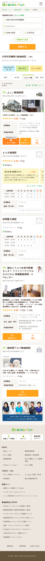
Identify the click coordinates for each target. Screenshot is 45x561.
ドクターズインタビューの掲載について (17, 514)
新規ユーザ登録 (8, 439)
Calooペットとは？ (10, 465)
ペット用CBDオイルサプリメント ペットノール (20, 496)
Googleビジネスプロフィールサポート (17, 529)
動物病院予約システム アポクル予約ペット (18, 518)
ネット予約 (11, 143)
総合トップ (7, 451)
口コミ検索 (7, 455)
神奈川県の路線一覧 (9, 68)
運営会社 (10, 546)
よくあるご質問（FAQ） (33, 474)
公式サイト (25, 143)
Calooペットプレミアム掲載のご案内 (16, 506)
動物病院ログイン (37, 437)
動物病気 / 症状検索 (32, 455)
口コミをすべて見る (34, 186)
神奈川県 (18, 10)
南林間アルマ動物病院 (19, 348)
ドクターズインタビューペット (14, 492)
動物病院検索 (29, 451)
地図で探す (22, 68)
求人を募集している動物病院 (33, 460)
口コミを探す (19, 15)
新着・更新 (39, 77)
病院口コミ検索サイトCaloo (13, 488)
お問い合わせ (35, 546)
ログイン (23, 439)
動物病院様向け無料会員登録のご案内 (16, 510)
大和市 (26, 10)
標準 (5, 77)
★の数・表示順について (34, 85)
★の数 (16, 77)
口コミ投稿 (29, 465)
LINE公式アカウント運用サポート (15, 533)
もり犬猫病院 (10, 152)
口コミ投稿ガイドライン (12, 474)
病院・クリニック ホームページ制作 (16, 525)
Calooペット (6, 10)
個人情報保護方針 (31, 478)
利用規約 (6, 478)
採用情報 (22, 546)
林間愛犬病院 (10, 219)
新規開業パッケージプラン (12, 537)
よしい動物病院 (15, 92)
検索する (22, 47)
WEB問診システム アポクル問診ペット (17, 521)
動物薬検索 (7, 459)
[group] (21, 176)
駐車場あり (8, 165)
